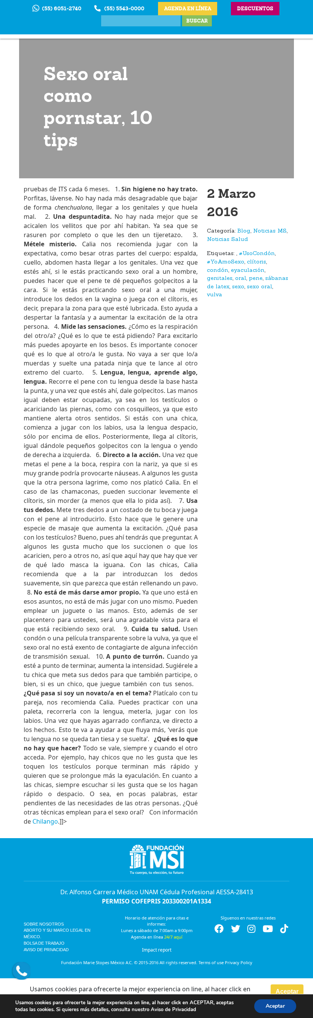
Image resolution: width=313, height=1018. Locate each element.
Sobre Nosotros (44, 924)
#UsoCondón (257, 254)
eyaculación (248, 270)
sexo (238, 287)
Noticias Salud (227, 239)
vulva (214, 295)
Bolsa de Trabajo (44, 943)
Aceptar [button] (275, 1006)
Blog (243, 231)
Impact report (156, 950)
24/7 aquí (173, 937)
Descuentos (255, 8)
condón (217, 270)
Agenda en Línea (187, 8)
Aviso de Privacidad (46, 949)
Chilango (45, 821)
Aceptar (287, 991)
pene (256, 278)
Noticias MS (270, 231)
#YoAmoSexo (225, 262)
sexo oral (259, 287)
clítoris (256, 262)
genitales (219, 278)
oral (240, 278)
